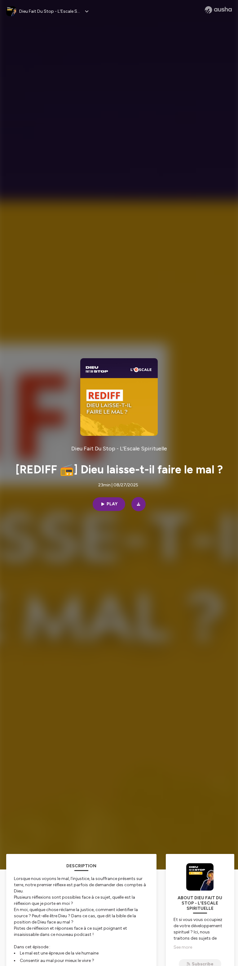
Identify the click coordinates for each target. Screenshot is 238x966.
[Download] (138, 504)
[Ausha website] (218, 10)
